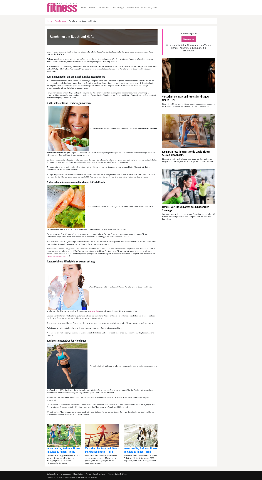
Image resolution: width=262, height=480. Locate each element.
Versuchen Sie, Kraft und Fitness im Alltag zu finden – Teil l (185, 98)
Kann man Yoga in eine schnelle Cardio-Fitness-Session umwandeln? (186, 153)
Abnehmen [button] (104, 7)
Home (83, 7)
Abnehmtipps (60, 21)
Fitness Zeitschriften (117, 474)
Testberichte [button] (132, 7)
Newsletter (189, 39)
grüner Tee (94, 311)
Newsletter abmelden (96, 474)
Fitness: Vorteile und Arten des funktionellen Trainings (185, 208)
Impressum (66, 474)
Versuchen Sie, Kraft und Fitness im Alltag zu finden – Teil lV (63, 449)
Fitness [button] (92, 7)
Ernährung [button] (118, 7)
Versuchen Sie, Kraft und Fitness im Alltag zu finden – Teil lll (102, 449)
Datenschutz (52, 474)
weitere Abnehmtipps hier (58, 256)
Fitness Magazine (149, 7)
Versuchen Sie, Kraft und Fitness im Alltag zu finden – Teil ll (140, 449)
